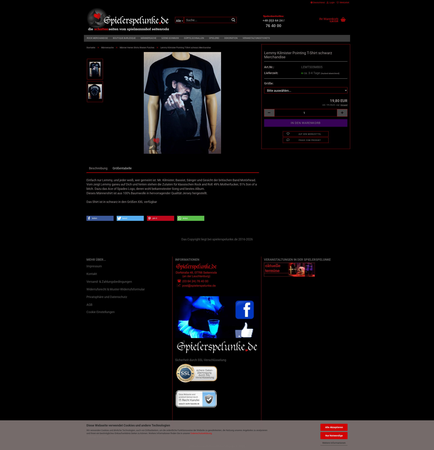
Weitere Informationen (334, 443)
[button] (318, 2)
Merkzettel (344, 2)
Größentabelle (122, 168)
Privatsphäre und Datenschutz (106, 297)
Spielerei (214, 38)
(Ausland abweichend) (330, 73)
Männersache (148, 38)
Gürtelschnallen (194, 38)
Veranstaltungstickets (256, 38)
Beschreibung (98, 168)
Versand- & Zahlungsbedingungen (109, 281)
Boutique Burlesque (124, 38)
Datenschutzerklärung (201, 433)
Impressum (94, 266)
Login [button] (332, 2)
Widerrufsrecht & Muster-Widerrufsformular (115, 289)
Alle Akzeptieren (334, 427)
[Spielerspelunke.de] (128, 19)
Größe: (268, 83)
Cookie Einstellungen (100, 312)
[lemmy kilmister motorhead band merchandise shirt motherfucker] (182, 102)
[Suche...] (233, 20)
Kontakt (91, 274)
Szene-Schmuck (170, 38)
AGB (89, 304)
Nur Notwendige (334, 435)
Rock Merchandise (97, 38)
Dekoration (231, 38)
